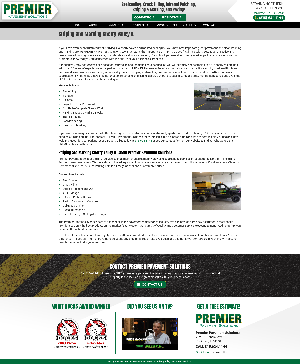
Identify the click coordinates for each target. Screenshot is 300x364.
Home (78, 25)
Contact (210, 25)
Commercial (115, 25)
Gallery (189, 25)
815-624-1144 (143, 140)
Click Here (203, 352)
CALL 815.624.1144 (211, 347)
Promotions (167, 25)
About (94, 25)
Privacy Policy (163, 361)
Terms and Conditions (181, 361)
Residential (141, 25)
